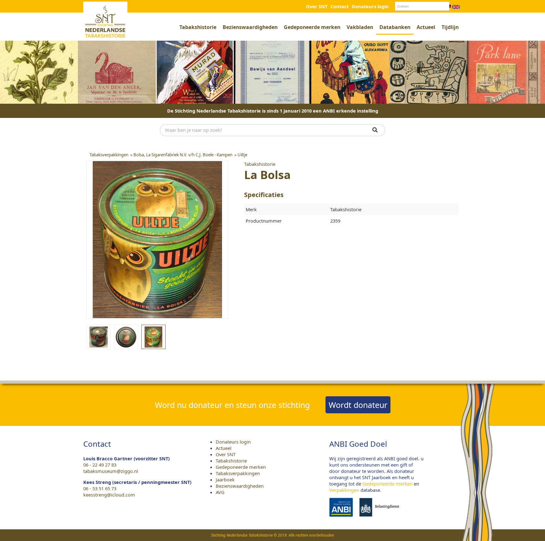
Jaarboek (225, 479)
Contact (340, 6)
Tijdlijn (450, 27)
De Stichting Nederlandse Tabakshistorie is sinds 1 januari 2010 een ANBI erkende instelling (272, 111)
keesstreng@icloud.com (109, 495)
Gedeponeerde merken (312, 27)
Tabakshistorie (197, 27)
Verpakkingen (344, 490)
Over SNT (316, 6)
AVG (220, 492)
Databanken (394, 27)
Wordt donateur (358, 404)
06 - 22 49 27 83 (99, 465)
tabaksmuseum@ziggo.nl (110, 471)
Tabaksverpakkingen (238, 473)
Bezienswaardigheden (250, 27)
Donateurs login (370, 6)
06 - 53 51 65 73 (99, 488)
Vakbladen (360, 27)
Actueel (426, 27)
